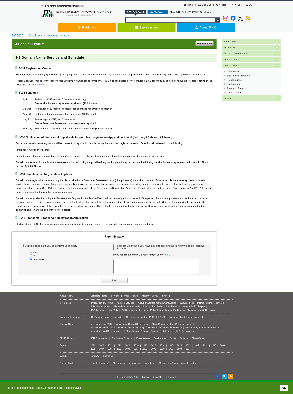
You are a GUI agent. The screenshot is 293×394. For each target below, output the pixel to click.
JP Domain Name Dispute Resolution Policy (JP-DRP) (117, 327)
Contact (145, 377)
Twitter (192, 363)
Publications (233, 84)
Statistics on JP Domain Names (142, 331)
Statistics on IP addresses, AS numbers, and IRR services (188, 310)
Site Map (206, 5)
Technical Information (70, 317)
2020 (127, 345)
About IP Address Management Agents (157, 303)
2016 (162, 345)
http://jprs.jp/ (38, 84)
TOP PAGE (17, 35)
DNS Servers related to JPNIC (139, 317)
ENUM (161, 317)
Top (121, 377)
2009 (222, 345)
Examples (108, 356)
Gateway (95, 356)
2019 (136, 345)
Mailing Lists (165, 363)
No (34, 255)
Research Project (236, 88)
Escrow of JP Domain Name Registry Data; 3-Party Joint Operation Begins (184, 327)
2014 (179, 345)
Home (190, 5)
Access (222, 5)
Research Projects (179, 338)
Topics (227, 98)
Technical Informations (236, 53)
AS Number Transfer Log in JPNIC (138, 310)
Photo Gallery (234, 92)
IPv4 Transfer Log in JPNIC (104, 310)
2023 (101, 345)
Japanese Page (204, 43)
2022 (110, 345)
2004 (127, 349)
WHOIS (184, 303)
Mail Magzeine (120, 363)
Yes (34, 252)
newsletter (150, 363)
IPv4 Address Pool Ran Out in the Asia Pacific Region (178, 306)
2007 (101, 349)
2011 (205, 345)
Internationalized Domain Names (185, 317)
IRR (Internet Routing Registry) (206, 303)
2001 (153, 349)
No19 (66, 35)
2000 (162, 349)
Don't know (38, 259)
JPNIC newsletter (99, 338)
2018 (144, 345)
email (166, 254)
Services (115, 295)
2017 (153, 345)
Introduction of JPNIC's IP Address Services (112, 303)
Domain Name (231, 59)
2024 (93, 345)
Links (165, 295)
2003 (136, 349)
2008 (93, 349)
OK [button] (284, 388)
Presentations (234, 79)
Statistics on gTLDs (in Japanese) (178, 331)
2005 (118, 349)
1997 (188, 349)
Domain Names (67, 324)
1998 (179, 349)
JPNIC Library (35, 35)
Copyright (157, 377)
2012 (196, 345)
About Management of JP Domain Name (171, 324)
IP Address (89, 27)
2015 (170, 345)
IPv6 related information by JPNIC (131, 306)
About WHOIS (177, 12)
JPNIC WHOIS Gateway (199, 12)
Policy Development (100, 306)
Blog (93, 363)
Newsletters (52, 35)
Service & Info (149, 27)
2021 (118, 345)
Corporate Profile (99, 295)
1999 (170, 349)
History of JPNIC (150, 295)
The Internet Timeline (238, 75)
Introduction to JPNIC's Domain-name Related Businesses (119, 324)
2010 (213, 345)
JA (250, 5)
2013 (188, 345)
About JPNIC (208, 27)
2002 (144, 349)
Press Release (130, 295)
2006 (110, 349)
